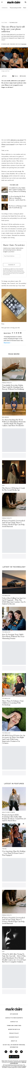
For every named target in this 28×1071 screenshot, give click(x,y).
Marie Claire (6, 44)
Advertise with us (14, 1029)
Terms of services (19, 268)
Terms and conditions (14, 1025)
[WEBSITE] (19, 333)
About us (14, 1041)
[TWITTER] (14, 333)
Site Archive (14, 1014)
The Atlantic (4, 176)
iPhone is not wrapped (7, 144)
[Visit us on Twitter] (6, 1051)
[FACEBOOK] (12, 333)
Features (24, 44)
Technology (13, 22)
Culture (4, 22)
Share (5, 76)
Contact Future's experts (14, 1017)
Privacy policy (14, 1033)
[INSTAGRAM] (16, 333)
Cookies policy (14, 1037)
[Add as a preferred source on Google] (14, 1056)
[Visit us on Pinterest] (21, 1051)
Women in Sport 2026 (15, 7)
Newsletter (24, 76)
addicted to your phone (16, 140)
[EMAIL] (21, 333)
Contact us (14, 1021)
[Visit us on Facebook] (16, 1051)
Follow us (16, 76)
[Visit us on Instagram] (11, 1051)
